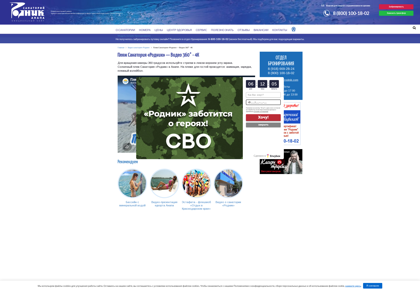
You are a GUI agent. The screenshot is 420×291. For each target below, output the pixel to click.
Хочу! (263, 117)
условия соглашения (260, 111)
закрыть (263, 124)
